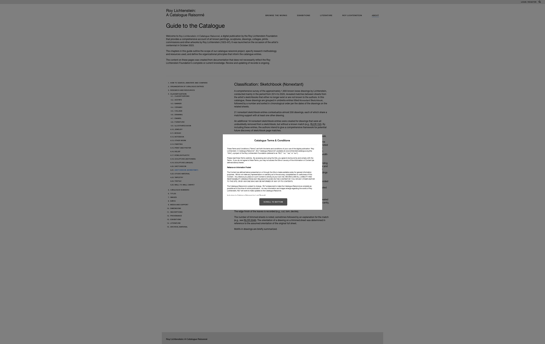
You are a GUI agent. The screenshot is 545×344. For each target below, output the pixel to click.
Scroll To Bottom (273, 202)
